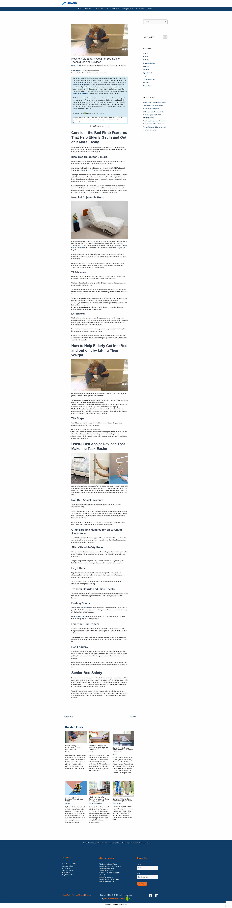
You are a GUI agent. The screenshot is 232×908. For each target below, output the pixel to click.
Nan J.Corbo (79, 113)
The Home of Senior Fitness (108, 864)
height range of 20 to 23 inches (91, 170)
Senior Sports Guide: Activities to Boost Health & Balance (123, 750)
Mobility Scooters (67, 870)
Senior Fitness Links (106, 877)
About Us (88, 9)
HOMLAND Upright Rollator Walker (154, 102)
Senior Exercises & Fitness (70, 864)
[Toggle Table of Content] (106, 126)
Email (139, 873)
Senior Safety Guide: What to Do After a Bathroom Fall (73, 747)
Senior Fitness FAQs (106, 870)
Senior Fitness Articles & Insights (110, 866)
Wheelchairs (147, 86)
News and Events (113, 9)
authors (145, 53)
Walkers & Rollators (68, 866)
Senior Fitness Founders (107, 868)
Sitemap (88, 895)
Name (139, 864)
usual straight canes (83, 607)
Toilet (145, 76)
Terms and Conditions (111, 904)
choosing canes (80, 616)
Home (80, 9)
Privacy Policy (123, 904)
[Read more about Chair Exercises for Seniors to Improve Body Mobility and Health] (99, 787)
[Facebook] (150, 895)
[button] (92, 9)
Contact (149, 9)
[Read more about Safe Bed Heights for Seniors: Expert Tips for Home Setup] (99, 737)
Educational (140, 9)
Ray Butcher (99, 113)
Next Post (134, 716)
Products (146, 66)
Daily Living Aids (67, 875)
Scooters (146, 69)
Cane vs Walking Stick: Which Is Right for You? (122, 800)
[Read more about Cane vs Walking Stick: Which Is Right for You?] (123, 788)
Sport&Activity (98, 803)
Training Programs (127, 9)
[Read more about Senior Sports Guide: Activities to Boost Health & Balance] (123, 738)
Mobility (67, 752)
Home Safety (66, 872)
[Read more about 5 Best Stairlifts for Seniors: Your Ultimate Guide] (76, 787)
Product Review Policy (106, 881)
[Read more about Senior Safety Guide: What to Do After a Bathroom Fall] (76, 737)
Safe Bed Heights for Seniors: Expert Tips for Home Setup (98, 747)
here (80, 122)
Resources (99, 9)
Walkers (146, 82)
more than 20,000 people (81, 84)
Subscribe (142, 883)
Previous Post (67, 716)
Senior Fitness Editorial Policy (109, 879)
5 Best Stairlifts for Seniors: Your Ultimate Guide (74, 799)
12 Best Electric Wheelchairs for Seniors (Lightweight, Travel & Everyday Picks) (153, 114)
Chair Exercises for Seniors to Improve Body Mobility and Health (99, 799)
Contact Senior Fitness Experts (109, 873)
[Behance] (156, 895)
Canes (114, 803)
